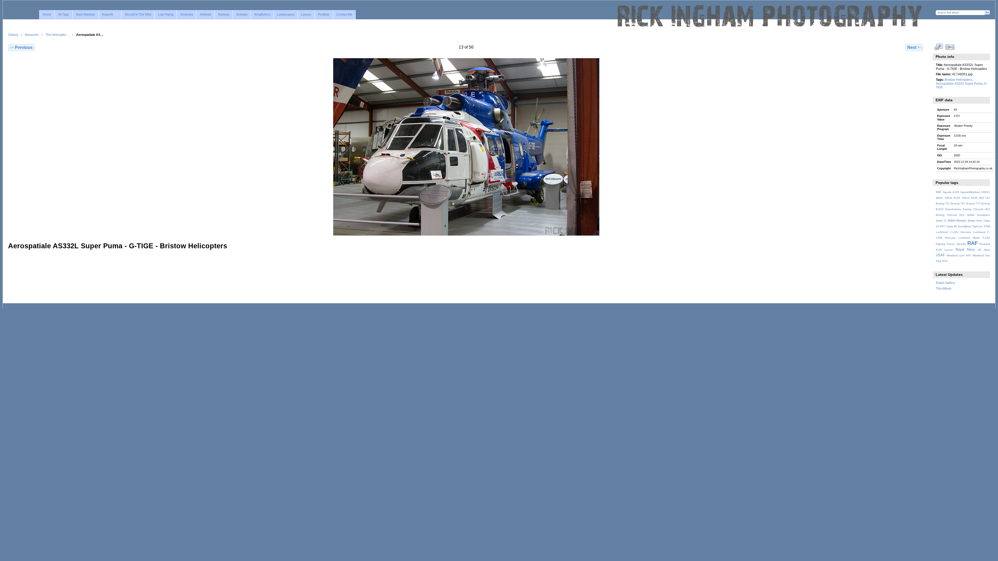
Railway (223, 14)
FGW (987, 226)
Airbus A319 (952, 197)
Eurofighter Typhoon (970, 226)
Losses (306, 14)
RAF (972, 243)
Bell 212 (984, 197)
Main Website (85, 14)
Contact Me (344, 14)
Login (986, 4)
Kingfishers (262, 14)
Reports (107, 14)
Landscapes (285, 14)
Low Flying (165, 14)
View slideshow (949, 46)
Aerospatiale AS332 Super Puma (959, 83)
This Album (943, 288)
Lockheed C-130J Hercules (953, 232)
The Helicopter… (57, 34)
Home (47, 14)
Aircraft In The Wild (138, 14)
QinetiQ (961, 244)
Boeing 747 (958, 203)
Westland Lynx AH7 (959, 255)
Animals (242, 14)
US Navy (984, 249)
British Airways (957, 220)
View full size (938, 46)
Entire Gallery (945, 282)
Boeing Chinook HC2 (976, 209)
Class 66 (951, 226)
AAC (939, 191)
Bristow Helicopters (958, 79)
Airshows (186, 14)
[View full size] (466, 147)
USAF (940, 255)
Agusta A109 (951, 192)
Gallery (13, 34)
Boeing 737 (943, 203)
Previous (23, 47)
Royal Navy (965, 249)
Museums (32, 34)
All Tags (63, 14)
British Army (975, 220)
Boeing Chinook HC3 (950, 214)
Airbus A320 (969, 197)
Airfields (205, 14)
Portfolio (324, 14)
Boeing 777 (973, 203)
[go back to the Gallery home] (770, 16)
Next (911, 47)
